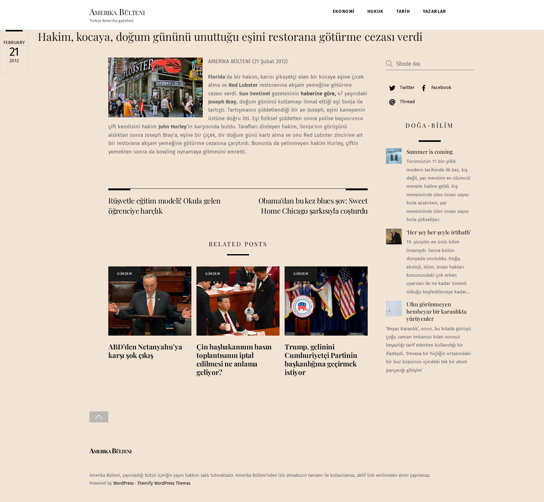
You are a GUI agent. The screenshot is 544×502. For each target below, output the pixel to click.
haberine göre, (317, 93)
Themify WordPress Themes (163, 483)
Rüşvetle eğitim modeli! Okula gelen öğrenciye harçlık (164, 205)
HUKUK (375, 11)
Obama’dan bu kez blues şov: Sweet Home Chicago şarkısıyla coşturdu (313, 205)
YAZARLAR (434, 11)
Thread (407, 101)
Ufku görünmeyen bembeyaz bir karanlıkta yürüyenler (436, 311)
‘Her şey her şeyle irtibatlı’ (438, 232)
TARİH (403, 11)
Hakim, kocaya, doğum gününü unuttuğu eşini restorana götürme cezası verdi (230, 36)
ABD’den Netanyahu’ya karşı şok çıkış (145, 351)
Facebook (440, 87)
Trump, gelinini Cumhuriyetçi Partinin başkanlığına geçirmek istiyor (321, 359)
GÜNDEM (124, 274)
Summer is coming (429, 151)
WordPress (123, 483)
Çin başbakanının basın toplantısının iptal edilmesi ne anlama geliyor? (234, 359)
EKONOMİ (344, 11)
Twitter (407, 87)
